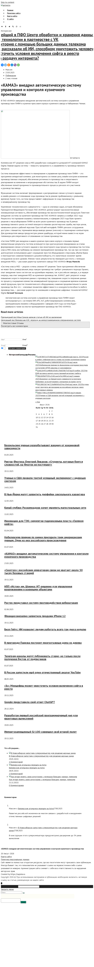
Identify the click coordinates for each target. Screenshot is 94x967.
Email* (25, 345)
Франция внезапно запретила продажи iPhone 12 (35, 616)
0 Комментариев (16, 785)
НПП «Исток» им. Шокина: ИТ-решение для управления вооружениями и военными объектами (38, 588)
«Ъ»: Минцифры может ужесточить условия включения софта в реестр (43, 687)
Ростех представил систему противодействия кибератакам (41, 603)
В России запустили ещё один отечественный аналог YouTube (42, 672)
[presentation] (14, 354)
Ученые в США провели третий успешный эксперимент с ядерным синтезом (45, 479)
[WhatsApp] (17, 26)
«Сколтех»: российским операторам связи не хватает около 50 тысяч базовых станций (43, 571)
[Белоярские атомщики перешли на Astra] (27, 765)
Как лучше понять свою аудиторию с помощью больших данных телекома (42, 779)
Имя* (24, 339)
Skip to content (7, 2)
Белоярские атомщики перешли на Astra (27, 768)
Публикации (11, 75)
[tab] (14, 354)
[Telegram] (9, 26)
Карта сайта (6, 856)
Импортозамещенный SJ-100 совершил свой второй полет (40, 731)
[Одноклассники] (6, 26)
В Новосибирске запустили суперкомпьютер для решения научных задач (41, 756)
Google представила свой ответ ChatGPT (29, 702)
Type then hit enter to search (52, 886)
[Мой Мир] (20, 26)
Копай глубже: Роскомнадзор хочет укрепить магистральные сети (45, 507)
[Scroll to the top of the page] (1, 883)
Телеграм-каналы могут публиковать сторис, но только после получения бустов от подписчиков (42, 657)
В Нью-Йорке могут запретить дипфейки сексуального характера (44, 494)
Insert (23, 902)
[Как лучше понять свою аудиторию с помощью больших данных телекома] (43, 776)
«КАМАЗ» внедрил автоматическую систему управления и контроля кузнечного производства (46, 555)
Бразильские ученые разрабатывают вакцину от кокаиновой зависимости (41, 446)
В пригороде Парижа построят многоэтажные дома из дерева (43, 642)
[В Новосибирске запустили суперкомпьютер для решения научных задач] (42, 753)
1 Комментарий (16, 762)
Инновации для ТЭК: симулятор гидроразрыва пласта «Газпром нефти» (44, 522)
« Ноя (37, 402)
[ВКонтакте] (2, 26)
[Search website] (7, 22)
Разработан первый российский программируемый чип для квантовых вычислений (41, 717)
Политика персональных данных (15, 859)
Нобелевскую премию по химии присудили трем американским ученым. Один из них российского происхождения (43, 538)
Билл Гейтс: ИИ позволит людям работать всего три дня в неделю (45, 629)
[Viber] (13, 26)
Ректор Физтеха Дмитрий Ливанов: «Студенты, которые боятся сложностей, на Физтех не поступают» (43, 463)
